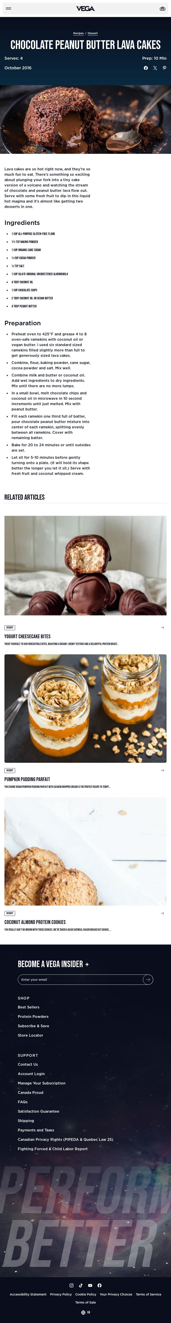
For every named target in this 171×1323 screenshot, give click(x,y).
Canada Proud (30, 1093)
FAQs (23, 1102)
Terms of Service (148, 1294)
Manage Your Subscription (41, 1083)
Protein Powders (33, 1016)
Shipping (26, 1121)
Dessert (93, 33)
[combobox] (85, 1312)
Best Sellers (28, 1007)
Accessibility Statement (28, 1294)
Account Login (31, 1074)
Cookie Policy (85, 1294)
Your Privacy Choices (116, 1294)
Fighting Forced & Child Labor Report (53, 1149)
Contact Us (28, 1064)
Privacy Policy (61, 1294)
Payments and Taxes (36, 1130)
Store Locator (30, 1035)
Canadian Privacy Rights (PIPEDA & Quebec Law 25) (65, 1139)
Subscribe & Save (33, 1026)
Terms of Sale (85, 1302)
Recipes (78, 33)
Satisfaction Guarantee (38, 1111)
